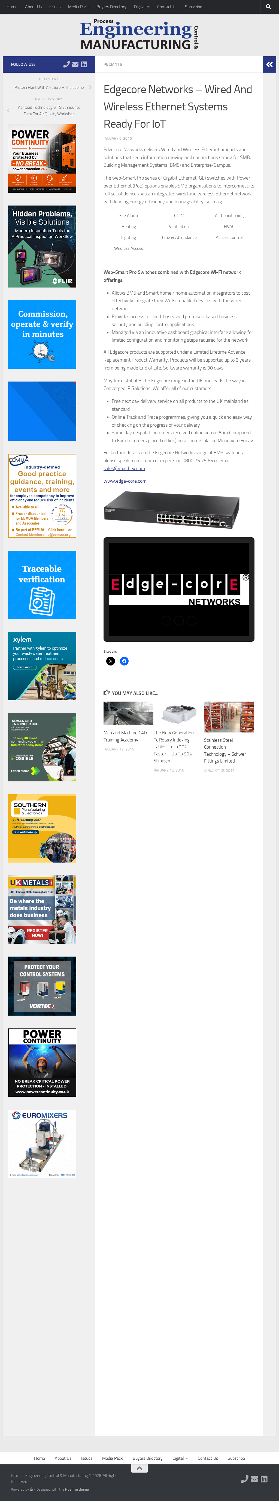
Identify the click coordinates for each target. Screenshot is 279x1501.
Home (12, 6)
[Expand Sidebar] (269, 64)
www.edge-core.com (125, 481)
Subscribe (193, 6)
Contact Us (167, 6)
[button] (166, 621)
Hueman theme (77, 1489)
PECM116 (113, 64)
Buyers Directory (111, 6)
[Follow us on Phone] (66, 64)
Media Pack (78, 6)
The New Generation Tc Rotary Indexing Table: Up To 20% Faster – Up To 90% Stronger (174, 746)
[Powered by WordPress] (31, 1489)
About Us (33, 6)
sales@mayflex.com (124, 468)
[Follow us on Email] (75, 64)
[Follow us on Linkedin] (84, 64)
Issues (54, 6)
